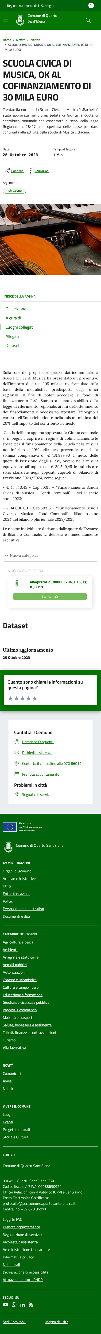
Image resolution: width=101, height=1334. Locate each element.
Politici (8, 901)
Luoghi (8, 1114)
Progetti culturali (16, 1129)
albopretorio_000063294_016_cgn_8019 (58, 584)
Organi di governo (17, 871)
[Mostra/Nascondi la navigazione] (5, 20)
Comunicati (12, 1073)
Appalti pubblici (15, 964)
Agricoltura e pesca (18, 942)
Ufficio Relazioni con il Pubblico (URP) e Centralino (42, 1192)
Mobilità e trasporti (18, 1017)
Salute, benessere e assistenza (27, 1025)
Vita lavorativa (14, 1047)
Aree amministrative (19, 878)
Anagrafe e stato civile (21, 957)
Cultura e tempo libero (21, 987)
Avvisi (7, 1081)
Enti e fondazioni (16, 893)
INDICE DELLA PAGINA (19, 296)
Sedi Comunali (14, 1322)
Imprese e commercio (20, 1010)
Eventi (8, 1122)
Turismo (9, 1040)
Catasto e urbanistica (20, 980)
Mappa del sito (56, 1322)
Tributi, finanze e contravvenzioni (29, 1032)
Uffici (7, 886)
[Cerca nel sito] (88, 20)
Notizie (8, 1088)
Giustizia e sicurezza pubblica (26, 1002)
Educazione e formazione (23, 995)
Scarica (47, 596)
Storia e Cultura (15, 1137)
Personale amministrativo (23, 908)
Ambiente (10, 949)
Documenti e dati (16, 916)
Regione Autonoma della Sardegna (30, 5)
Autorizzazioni (14, 972)
